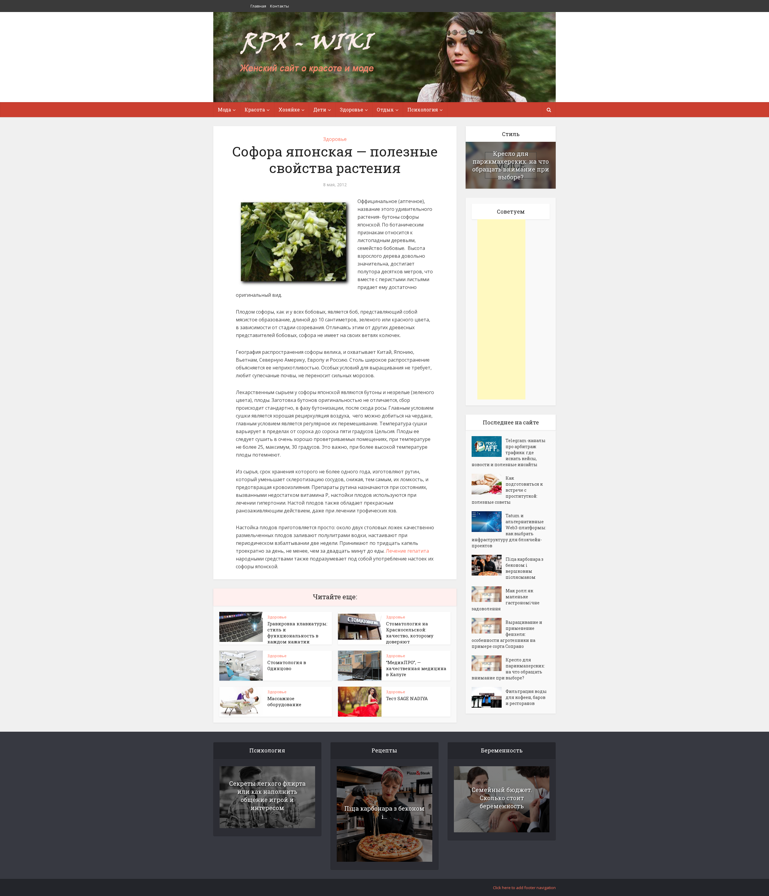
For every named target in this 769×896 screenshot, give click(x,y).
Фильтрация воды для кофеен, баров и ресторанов (526, 697)
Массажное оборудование (284, 701)
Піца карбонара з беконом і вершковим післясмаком (524, 568)
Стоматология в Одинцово (286, 665)
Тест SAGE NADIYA (407, 698)
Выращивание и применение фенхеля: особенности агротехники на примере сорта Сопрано (507, 634)
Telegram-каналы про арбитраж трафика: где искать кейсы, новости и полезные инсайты (509, 452)
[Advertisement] (501, 309)
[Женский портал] (307, 53)
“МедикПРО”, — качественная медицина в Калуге (416, 668)
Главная (258, 6)
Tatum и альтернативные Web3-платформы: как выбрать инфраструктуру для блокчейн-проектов (509, 530)
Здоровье (335, 139)
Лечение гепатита (407, 551)
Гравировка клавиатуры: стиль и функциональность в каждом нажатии (297, 633)
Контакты (279, 6)
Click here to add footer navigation (524, 887)
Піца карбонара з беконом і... (384, 812)
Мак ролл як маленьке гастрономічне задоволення (506, 600)
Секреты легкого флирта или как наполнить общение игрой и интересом (267, 795)
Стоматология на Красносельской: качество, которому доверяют (409, 633)
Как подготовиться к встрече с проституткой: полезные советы (507, 490)
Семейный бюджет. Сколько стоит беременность (502, 798)
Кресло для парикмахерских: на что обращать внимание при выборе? (510, 165)
